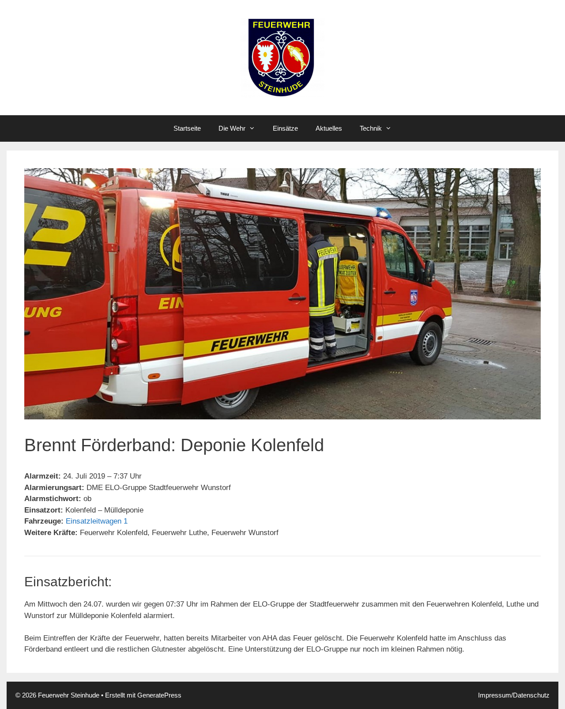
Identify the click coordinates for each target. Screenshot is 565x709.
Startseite (187, 128)
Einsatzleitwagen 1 (97, 521)
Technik (371, 128)
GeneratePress (159, 695)
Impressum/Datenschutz (514, 695)
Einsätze (285, 128)
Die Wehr (231, 128)
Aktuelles (329, 128)
